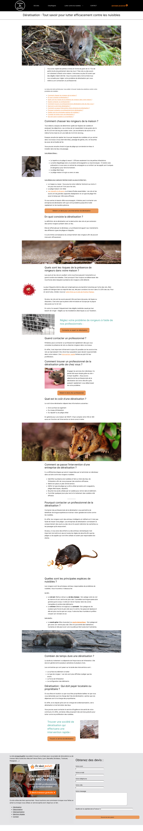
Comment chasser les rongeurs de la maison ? (62, 95)
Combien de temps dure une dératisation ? (61, 114)
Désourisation (18, 809)
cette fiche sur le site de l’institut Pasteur (80, 292)
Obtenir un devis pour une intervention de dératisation (72, 211)
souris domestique (79, 622)
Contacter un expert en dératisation (74, 330)
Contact (16, 817)
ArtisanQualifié (20, 756)
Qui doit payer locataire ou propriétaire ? (61, 116)
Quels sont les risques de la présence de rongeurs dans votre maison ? (70, 99)
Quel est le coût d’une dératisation (59, 106)
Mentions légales (19, 814)
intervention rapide (68, 354)
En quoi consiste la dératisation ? (58, 97)
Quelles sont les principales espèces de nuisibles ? (63, 112)
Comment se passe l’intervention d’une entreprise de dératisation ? (69, 108)
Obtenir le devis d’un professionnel (72, 393)
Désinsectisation (18, 812)
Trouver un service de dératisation (61, 739)
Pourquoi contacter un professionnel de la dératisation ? (65, 110)
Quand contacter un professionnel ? (59, 102)
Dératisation (17, 807)
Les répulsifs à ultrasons (56, 191)
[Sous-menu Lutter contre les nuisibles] (82, 5)
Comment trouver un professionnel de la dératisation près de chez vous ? (71, 104)
